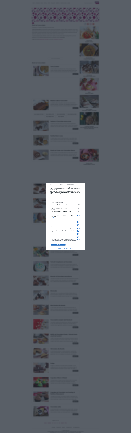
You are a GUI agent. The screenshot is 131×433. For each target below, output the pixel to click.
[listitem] (65, 202)
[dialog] (65, 216)
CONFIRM (58, 244)
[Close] (83, 185)
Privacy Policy (71, 248)
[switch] (78, 204)
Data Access (65, 248)
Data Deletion (60, 248)
